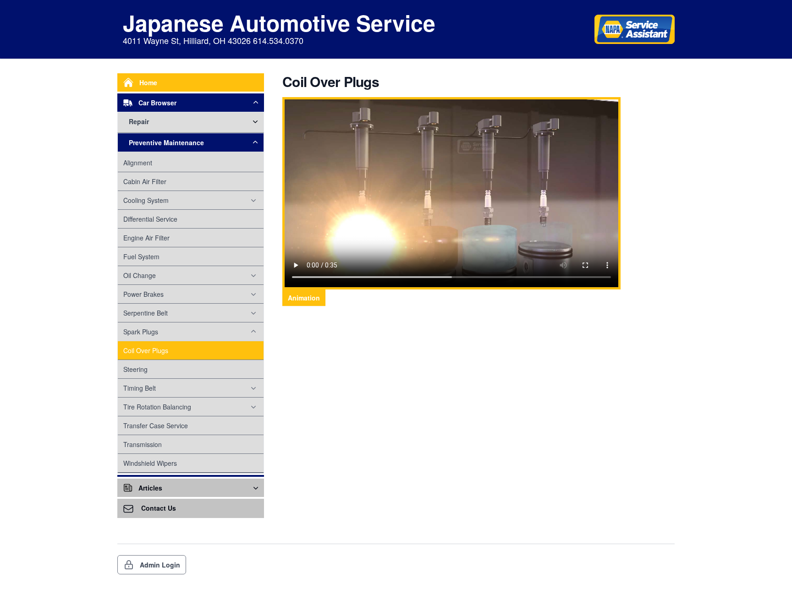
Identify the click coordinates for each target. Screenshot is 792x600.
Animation (304, 297)
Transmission (142, 444)
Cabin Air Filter (144, 181)
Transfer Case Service (155, 425)
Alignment (137, 162)
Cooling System (146, 200)
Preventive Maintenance (166, 142)
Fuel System (141, 256)
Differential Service (150, 219)
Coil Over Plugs (145, 350)
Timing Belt (139, 388)
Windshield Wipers (150, 463)
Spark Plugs (140, 331)
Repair (139, 121)
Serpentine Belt (145, 312)
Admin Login (160, 564)
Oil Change (139, 275)
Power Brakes (143, 294)
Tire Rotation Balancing (157, 406)
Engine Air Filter (146, 237)
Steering (135, 369)
